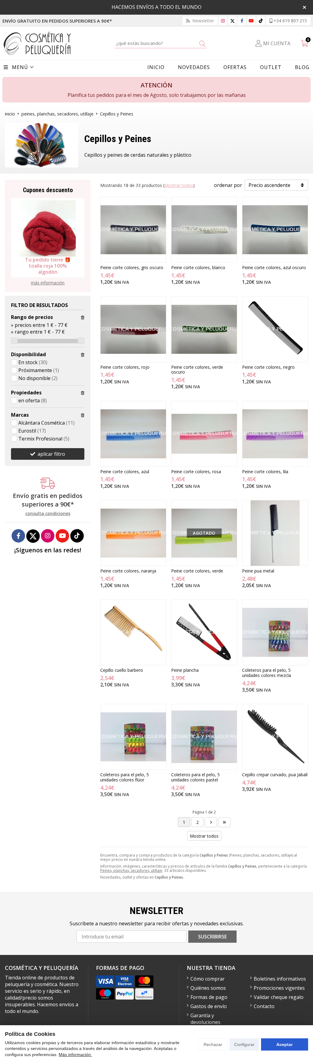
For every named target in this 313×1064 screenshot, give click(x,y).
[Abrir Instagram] (223, 21)
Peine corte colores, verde (197, 571)
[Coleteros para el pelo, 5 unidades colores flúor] (133, 737)
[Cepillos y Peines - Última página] (211, 822)
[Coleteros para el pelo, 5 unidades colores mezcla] (275, 632)
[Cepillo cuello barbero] (133, 632)
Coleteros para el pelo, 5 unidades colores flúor (124, 777)
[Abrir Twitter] (232, 21)
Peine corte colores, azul (124, 471)
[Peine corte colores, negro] (275, 329)
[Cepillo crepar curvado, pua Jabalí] (275, 737)
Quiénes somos (208, 988)
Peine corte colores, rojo (124, 367)
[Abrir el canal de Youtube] (251, 21)
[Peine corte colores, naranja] (133, 533)
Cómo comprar (207, 978)
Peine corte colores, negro (268, 367)
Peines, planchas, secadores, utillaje (131, 870)
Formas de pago (208, 997)
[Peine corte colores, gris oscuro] (133, 229)
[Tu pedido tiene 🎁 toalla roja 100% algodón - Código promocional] (48, 228)
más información (47, 283)
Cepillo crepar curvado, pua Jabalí (274, 774)
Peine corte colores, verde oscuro (197, 369)
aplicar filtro (51, 454)
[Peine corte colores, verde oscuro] (204, 329)
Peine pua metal (258, 571)
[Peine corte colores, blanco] (204, 229)
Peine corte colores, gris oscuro (131, 267)
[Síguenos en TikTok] (261, 21)
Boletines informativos (280, 978)
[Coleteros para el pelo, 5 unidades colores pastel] (204, 737)
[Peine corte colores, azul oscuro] (275, 229)
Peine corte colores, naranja (128, 571)
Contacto (264, 1006)
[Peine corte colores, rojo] (133, 329)
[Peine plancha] (204, 632)
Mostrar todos (178, 185)
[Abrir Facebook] (242, 21)
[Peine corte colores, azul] (133, 433)
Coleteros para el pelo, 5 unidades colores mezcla (266, 672)
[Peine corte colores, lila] (275, 433)
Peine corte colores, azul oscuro (274, 267)
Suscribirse (212, 936)
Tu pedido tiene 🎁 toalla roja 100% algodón (48, 265)
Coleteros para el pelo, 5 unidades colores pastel (195, 777)
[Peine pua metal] (275, 533)
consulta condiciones (47, 513)
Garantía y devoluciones (205, 1019)
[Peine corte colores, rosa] (204, 433)
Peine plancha (185, 670)
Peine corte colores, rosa (196, 471)
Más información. (75, 1054)
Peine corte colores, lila (265, 471)
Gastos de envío (208, 1006)
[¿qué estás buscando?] (161, 43)
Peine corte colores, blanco (198, 267)
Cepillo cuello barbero (121, 670)
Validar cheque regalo (279, 997)
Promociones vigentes (279, 988)
